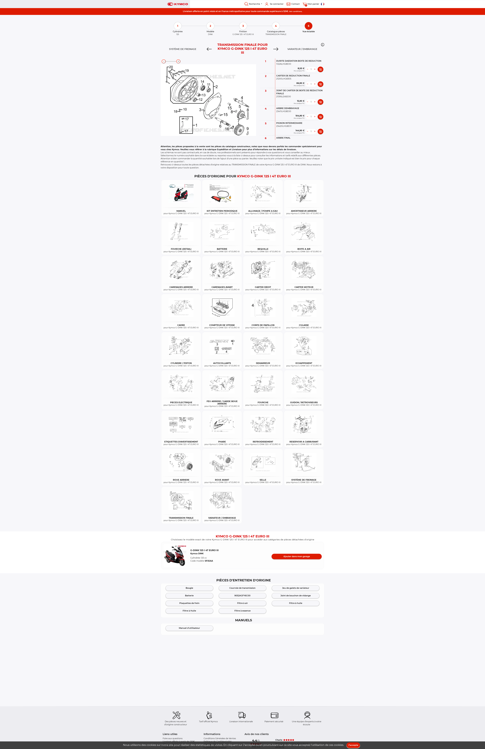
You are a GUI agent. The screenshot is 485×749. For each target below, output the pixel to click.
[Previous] (209, 49)
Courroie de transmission (242, 588)
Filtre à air (242, 603)
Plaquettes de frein (189, 603)
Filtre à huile (295, 603)
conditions (297, 11)
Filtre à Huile (189, 611)
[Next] (275, 49)
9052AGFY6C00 (242, 595)
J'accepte (353, 745)
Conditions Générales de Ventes (220, 738)
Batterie (189, 595)
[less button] (307, 69)
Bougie (189, 588)
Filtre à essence (242, 611)
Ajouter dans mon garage (296, 556)
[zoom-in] (178, 61)
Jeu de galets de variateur (295, 588)
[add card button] (320, 69)
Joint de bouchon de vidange (296, 595)
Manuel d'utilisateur (189, 628)
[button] (322, 44)
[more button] (315, 69)
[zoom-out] (164, 61)
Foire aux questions (173, 738)
